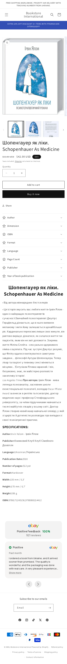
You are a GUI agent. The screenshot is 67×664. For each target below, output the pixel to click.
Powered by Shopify (40, 647)
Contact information (35, 657)
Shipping (18, 161)
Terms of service (34, 652)
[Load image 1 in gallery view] (16, 129)
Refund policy (57, 647)
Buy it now (33, 194)
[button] (6, 14)
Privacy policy (18, 652)
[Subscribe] (49, 608)
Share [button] (9, 205)
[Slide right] (63, 129)
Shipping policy (51, 652)
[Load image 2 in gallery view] (33, 129)
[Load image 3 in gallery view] (51, 129)
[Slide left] (3, 129)
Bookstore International (21, 647)
